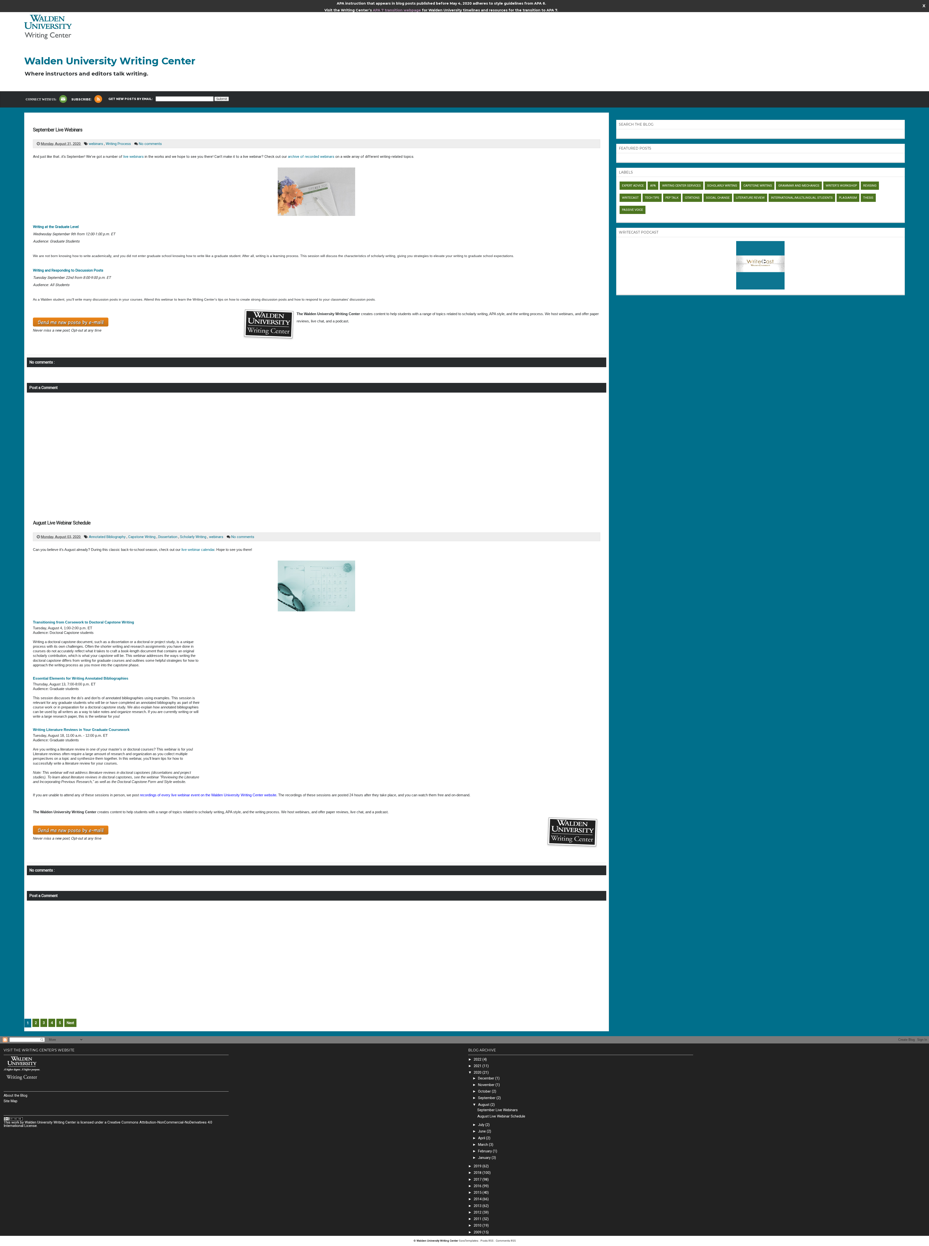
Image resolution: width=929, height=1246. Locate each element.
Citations (692, 197)
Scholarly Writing (193, 537)
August (484, 1104)
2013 (478, 1206)
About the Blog (15, 1095)
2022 (478, 1059)
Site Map (10, 1101)
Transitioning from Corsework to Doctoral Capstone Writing (83, 622)
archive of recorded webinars (311, 156)
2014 (478, 1199)
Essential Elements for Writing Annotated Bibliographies (80, 678)
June (482, 1131)
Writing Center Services (681, 185)
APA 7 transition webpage (397, 10)
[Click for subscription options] (98, 98)
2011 (478, 1219)
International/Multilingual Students (802, 197)
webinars (96, 144)
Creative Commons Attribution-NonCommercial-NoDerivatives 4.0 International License (108, 1124)
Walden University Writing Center (109, 61)
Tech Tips (652, 197)
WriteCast (630, 197)
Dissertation (168, 537)
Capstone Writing (142, 537)
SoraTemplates (469, 1240)
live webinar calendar (197, 549)
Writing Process (119, 144)
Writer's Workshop (841, 185)
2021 (478, 1066)
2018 (478, 1172)
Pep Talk (672, 197)
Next (70, 1023)
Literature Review (750, 197)
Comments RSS (506, 1240)
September (487, 1098)
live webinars (133, 156)
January (485, 1157)
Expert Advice (633, 185)
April (482, 1138)
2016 (478, 1186)
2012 (478, 1212)
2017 (478, 1179)
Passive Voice (632, 210)
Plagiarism (848, 197)
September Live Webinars (57, 130)
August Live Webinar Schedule (61, 523)
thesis (868, 197)
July (481, 1125)
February (485, 1151)
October (485, 1091)
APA (653, 185)
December (486, 1078)
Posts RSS (487, 1240)
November (486, 1085)
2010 (478, 1225)
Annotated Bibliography (108, 537)
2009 (478, 1232)
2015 (478, 1192)
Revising (870, 185)
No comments (150, 144)
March (483, 1144)
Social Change (718, 197)
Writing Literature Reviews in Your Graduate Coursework (81, 730)
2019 (478, 1166)
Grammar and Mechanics (798, 185)
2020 (478, 1072)
